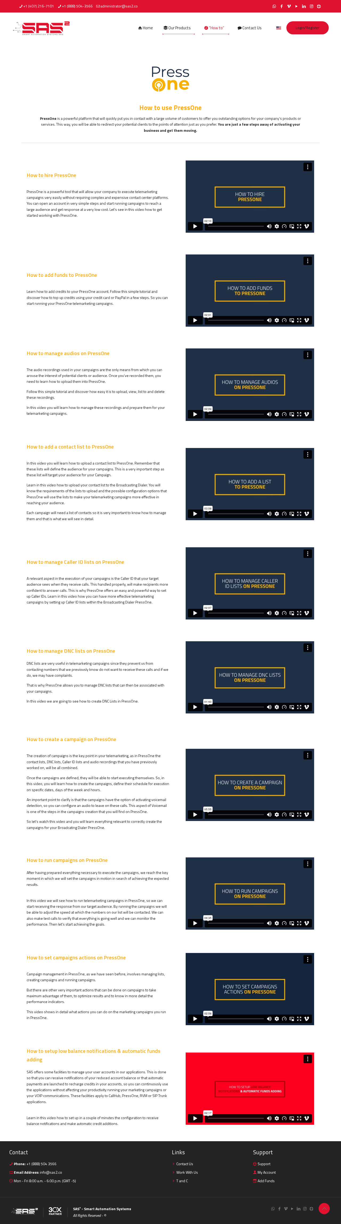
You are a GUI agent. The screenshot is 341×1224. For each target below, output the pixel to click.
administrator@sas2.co (119, 6)
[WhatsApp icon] (274, 6)
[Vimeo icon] (289, 6)
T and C (182, 1181)
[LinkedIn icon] (304, 6)
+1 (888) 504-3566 (77, 6)
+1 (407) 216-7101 (38, 6)
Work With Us (187, 1172)
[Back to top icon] (324, 1208)
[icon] (319, 6)
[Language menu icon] (279, 28)
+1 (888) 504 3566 (41, 1164)
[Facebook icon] (282, 6)
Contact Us (184, 1164)
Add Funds (266, 1181)
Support (264, 1164)
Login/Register (307, 27)
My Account (267, 1172)
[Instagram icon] (312, 6)
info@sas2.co (51, 1172)
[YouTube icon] (297, 6)
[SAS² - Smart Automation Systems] (41, 28)
